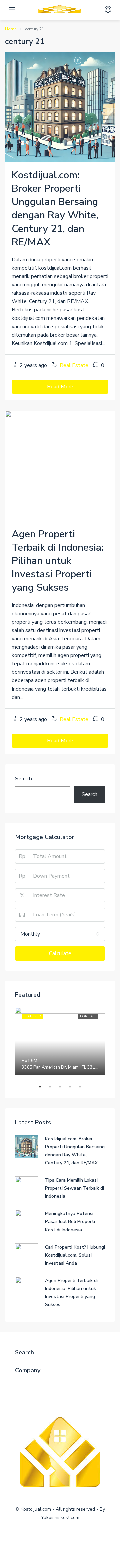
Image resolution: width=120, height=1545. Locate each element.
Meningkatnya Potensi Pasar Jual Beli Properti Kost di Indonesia (70, 1221)
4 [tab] (73, 1086)
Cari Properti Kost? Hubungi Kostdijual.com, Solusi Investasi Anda (75, 1255)
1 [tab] (43, 1086)
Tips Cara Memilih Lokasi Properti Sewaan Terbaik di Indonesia (74, 1188)
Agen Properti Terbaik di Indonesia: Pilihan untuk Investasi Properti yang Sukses (58, 561)
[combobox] (60, 934)
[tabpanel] (60, 1041)
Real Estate (74, 365)
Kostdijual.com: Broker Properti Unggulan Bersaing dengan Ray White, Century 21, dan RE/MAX (55, 208)
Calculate (60, 953)
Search (23, 778)
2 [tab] (53, 1086)
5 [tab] (83, 1086)
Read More (60, 386)
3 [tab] (63, 1086)
